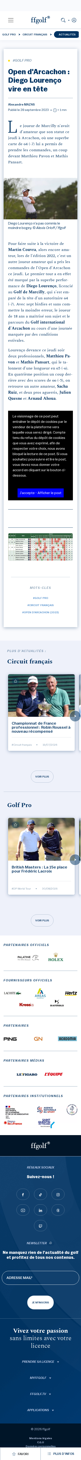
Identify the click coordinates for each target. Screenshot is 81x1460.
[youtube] (22, 1210)
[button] (10, 20)
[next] (75, 716)
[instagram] (58, 1194)
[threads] (58, 1210)
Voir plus (42, 776)
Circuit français (34, 34)
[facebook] (22, 1194)
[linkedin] (40, 1210)
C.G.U (40, 1442)
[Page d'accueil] (40, 20)
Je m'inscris (40, 1302)
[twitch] (40, 1225)
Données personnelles (41, 1446)
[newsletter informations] (50, 1243)
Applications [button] (38, 1410)
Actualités (67, 34)
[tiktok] (40, 1194)
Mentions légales (40, 1438)
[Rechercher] (63, 20)
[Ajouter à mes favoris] (15, 681)
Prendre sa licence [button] (38, 1361)
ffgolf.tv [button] (38, 1394)
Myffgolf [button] (38, 1378)
